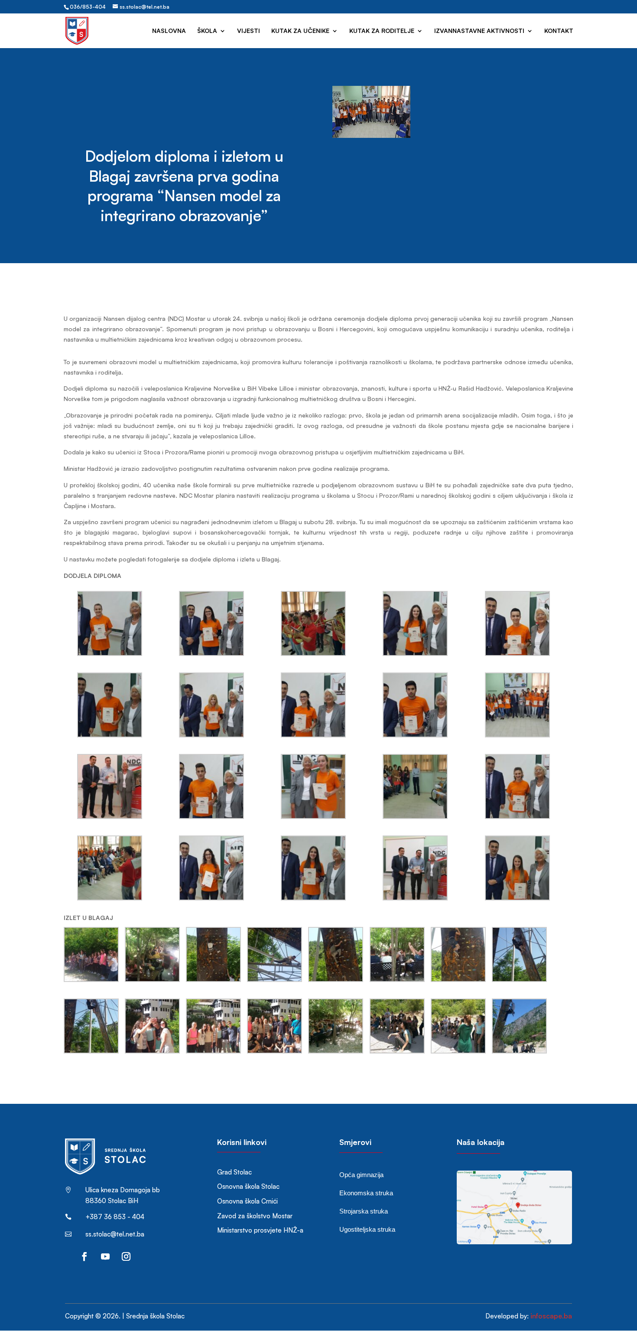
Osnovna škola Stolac (248, 1186)
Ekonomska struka (366, 1193)
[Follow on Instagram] (126, 1256)
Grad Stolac (234, 1172)
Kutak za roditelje (381, 31)
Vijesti (248, 31)
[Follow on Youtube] (105, 1256)
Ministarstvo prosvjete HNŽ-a (260, 1230)
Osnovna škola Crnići (247, 1201)
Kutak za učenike (300, 31)
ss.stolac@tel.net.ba (114, 1234)
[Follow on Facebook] (84, 1256)
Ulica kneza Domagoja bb (122, 1190)
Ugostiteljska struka (367, 1229)
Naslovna (169, 31)
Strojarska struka (363, 1211)
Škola (207, 31)
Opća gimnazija (361, 1174)
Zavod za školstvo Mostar (254, 1216)
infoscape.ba (551, 1315)
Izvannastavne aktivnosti (479, 31)
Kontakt (558, 31)
